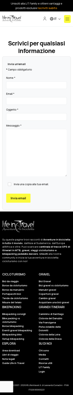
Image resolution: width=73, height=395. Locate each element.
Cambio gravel (47, 298)
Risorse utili (45, 363)
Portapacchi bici (11, 294)
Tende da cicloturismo (15, 298)
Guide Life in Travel (13, 363)
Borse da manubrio (13, 289)
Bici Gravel (45, 281)
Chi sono (44, 350)
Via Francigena (47, 322)
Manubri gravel (47, 289)
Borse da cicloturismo (14, 285)
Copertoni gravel (49, 294)
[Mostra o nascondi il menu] (67, 19)
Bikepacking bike (12, 334)
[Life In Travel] (11, 19)
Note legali (8, 359)
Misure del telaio (12, 302)
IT (55, 19)
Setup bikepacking (13, 338)
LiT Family (44, 367)
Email (10, 94)
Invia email (18, 198)
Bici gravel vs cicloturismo (54, 285)
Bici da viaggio (10, 281)
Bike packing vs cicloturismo (11, 320)
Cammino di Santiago (51, 314)
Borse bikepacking (13, 326)
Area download (11, 350)
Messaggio (14, 125)
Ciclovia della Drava (50, 338)
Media (42, 354)
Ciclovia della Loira (49, 334)
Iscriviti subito (47, 8)
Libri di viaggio (10, 354)
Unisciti (43, 253)
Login (42, 371)
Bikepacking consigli (14, 314)
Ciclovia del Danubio (50, 318)
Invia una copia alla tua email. (31, 184)
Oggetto (12, 109)
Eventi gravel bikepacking (17, 330)
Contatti (44, 359)
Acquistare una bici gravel (54, 302)
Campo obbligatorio (19, 69)
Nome (10, 78)
